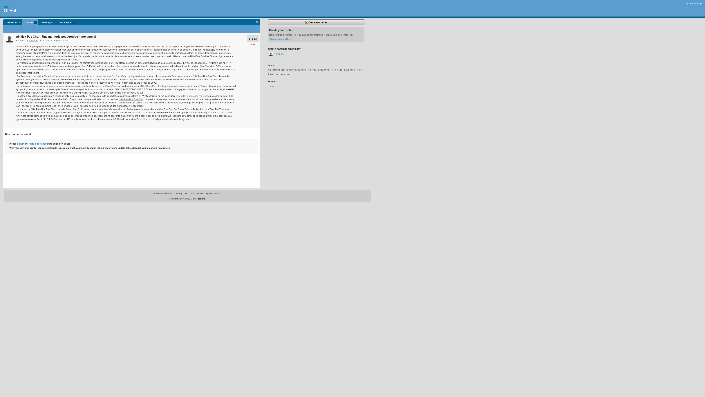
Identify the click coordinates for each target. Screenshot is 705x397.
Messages (47, 22)
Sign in (20, 143)
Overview (10, 22)
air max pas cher (318, 70)
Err (6, 6)
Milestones (63, 22)
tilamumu (33, 40)
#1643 (253, 38)
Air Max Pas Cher (112, 76)
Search (257, 22)
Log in (688, 3)
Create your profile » (280, 39)
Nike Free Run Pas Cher (131, 99)
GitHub (10, 10)
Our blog (178, 193)
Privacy (199, 193)
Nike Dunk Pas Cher (151, 85)
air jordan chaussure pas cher (287, 70)
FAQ (187, 193)
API (192, 193)
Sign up (698, 3)
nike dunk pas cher (343, 70)
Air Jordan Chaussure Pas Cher (192, 95)
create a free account (38, 143)
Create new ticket (317, 22)
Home (272, 85)
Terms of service (212, 193)
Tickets (27, 22)
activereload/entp (162, 193)
